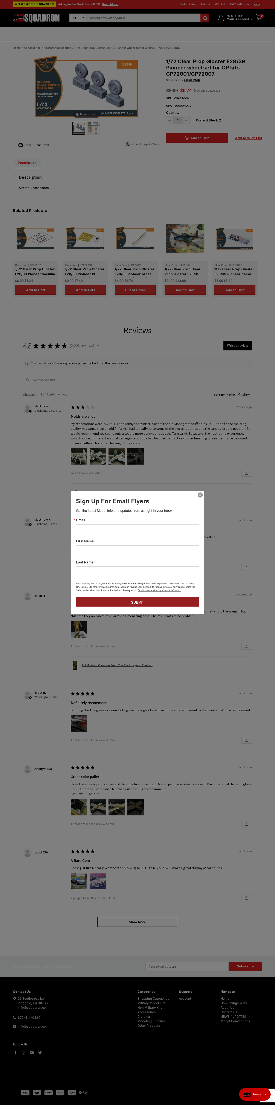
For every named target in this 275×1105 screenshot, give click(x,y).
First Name (85, 541)
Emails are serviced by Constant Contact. (159, 590)
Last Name (84, 562)
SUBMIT (137, 602)
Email (80, 520)
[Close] (200, 495)
